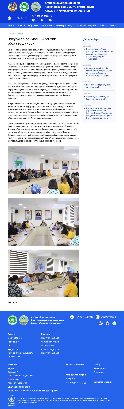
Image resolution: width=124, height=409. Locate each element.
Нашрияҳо (71, 378)
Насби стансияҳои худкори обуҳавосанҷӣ (98, 86)
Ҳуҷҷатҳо (13, 349)
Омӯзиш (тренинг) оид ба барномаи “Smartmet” (97, 97)
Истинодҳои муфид (76, 382)
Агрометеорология (17, 383)
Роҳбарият (13, 341)
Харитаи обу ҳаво (50, 341)
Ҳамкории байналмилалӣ (20, 353)
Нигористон (14, 356)
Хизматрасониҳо (64, 25)
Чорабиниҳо (100, 368)
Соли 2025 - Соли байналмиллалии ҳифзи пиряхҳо (33, 390)
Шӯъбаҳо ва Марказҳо (19, 387)
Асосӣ (11, 25)
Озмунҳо (98, 372)
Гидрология (13, 379)
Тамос (113, 25)
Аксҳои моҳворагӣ (50, 349)
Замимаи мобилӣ (103, 382)
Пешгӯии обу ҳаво (50, 338)
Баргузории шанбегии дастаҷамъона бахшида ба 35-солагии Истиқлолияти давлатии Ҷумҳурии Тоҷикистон (100, 54)
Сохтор (11, 345)
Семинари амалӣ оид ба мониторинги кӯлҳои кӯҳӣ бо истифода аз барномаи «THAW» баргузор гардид (99, 72)
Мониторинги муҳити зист (21, 375)
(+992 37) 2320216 (43, 16)
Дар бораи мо (15, 338)
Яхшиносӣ (13, 372)
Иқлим (11, 368)
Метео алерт (47, 345)
